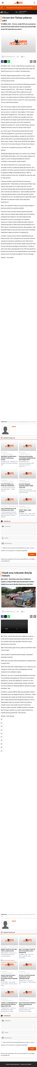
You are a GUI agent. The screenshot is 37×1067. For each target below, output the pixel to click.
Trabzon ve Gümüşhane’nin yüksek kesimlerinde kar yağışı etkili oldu (9, 1004)
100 (8, 421)
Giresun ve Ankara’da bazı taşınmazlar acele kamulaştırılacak (27, 976)
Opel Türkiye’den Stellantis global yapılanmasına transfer (27, 1004)
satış (29, 421)
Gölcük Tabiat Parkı (18, 914)
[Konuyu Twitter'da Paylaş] (5, 61)
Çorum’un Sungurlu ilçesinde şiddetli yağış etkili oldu (26, 485)
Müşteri (26, 421)
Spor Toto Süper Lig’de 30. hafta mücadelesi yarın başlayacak (27, 950)
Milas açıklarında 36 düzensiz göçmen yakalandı (19, 7)
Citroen (11, 421)
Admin (14, 426)
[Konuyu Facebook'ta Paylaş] (2, 61)
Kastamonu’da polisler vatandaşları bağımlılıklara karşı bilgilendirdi (27, 457)
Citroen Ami (16, 421)
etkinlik (11, 914)
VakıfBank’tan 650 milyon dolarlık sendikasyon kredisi (8, 457)
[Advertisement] (18, 339)
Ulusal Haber (4, 452)
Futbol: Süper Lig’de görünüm (25, 510)
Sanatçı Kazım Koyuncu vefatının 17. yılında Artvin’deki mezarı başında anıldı (9, 977)
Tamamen (33, 421)
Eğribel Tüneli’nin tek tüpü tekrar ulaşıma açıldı (9, 950)
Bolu (8, 914)
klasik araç (25, 914)
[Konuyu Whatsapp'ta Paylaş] (8, 61)
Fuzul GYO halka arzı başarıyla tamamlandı (7, 484)
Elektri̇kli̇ (21, 421)
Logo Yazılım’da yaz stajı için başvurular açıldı (8, 509)
